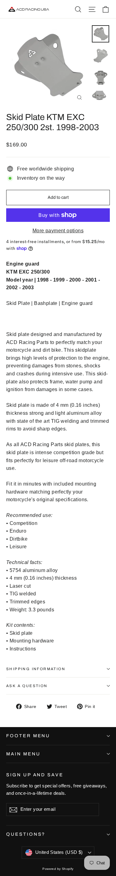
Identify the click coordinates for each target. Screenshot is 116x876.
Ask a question (27, 686)
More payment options (58, 230)
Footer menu (28, 735)
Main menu (23, 753)
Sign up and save (34, 774)
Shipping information (35, 669)
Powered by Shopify (57, 868)
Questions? (25, 834)
